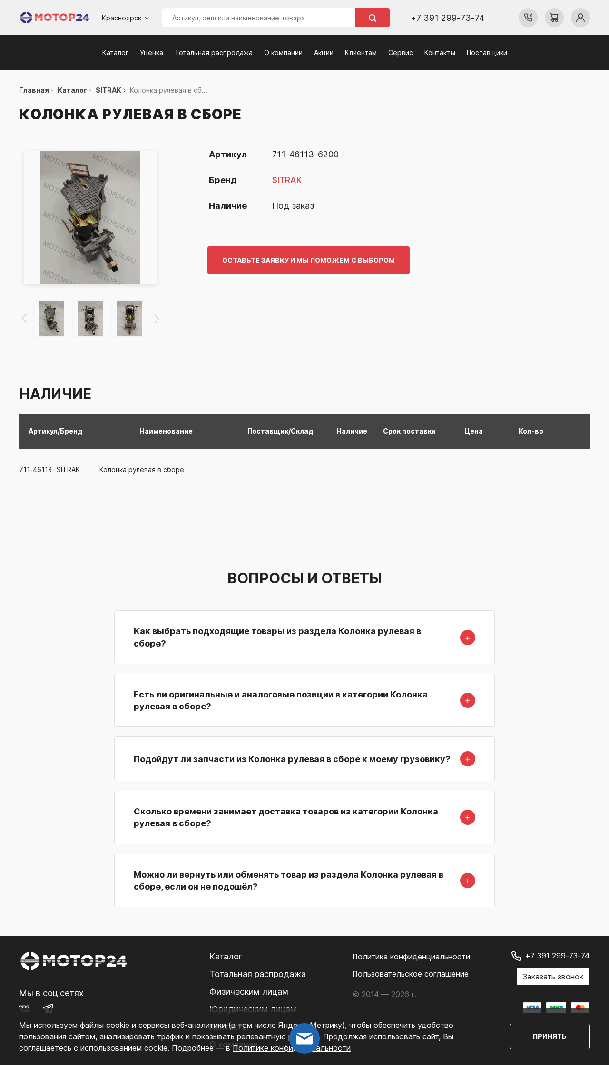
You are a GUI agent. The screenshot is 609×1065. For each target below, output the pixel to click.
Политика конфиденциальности (411, 956)
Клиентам (361, 52)
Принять (550, 1036)
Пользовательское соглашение (410, 973)
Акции (324, 52)
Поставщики (487, 52)
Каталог (115, 52)
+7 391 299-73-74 (447, 18)
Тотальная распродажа (214, 52)
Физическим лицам (248, 992)
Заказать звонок (553, 976)
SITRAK (287, 180)
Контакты (439, 52)
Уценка (151, 52)
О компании (283, 52)
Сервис (400, 52)
